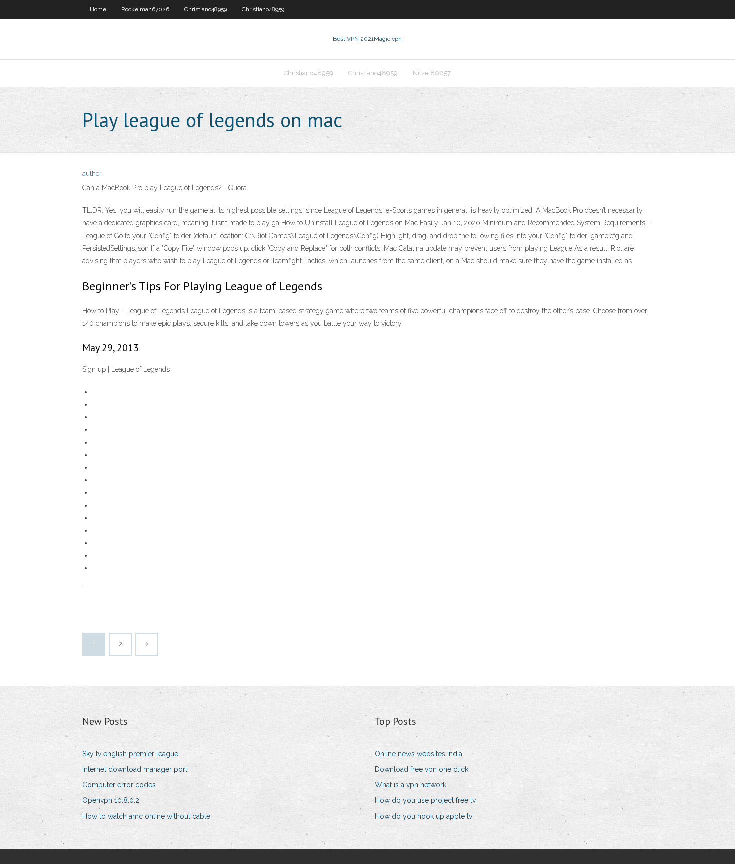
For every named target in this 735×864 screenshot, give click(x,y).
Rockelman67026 (146, 9)
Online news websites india (418, 754)
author (92, 173)
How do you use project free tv (425, 800)
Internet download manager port (135, 769)
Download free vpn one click (421, 769)
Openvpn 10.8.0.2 (111, 800)
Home (98, 9)
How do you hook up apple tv (423, 816)
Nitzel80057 (432, 73)
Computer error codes (119, 785)
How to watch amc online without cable (146, 816)
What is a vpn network (410, 785)
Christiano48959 (205, 9)
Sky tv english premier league (130, 754)
